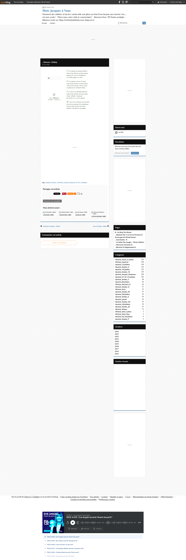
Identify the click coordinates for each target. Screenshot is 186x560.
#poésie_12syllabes (122, 264)
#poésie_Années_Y (52, 182)
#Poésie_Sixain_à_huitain (124, 260)
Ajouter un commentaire (59, 243)
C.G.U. (128, 497)
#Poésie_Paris (120, 289)
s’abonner (74, 528)
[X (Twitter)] (123, 2)
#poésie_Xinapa (121, 309)
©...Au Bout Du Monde (123, 232)
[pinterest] (126, 2)
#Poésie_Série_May (122, 314)
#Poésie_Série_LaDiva (123, 312)
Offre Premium (167, 497)
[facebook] (119, 2)
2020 (117, 341)
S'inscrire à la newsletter (52, 201)
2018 (117, 346)
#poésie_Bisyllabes (122, 282)
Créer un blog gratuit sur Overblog (74, 497)
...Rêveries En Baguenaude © (125, 247)
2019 (117, 344)
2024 (117, 331)
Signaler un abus (116, 497)
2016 (117, 351)
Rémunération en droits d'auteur (145, 497)
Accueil (44, 23)
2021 (117, 339)
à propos (99, 528)
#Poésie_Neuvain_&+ (123, 284)
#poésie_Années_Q (122, 287)
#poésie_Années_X (122, 267)
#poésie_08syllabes (122, 294)
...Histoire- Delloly (49, 62)
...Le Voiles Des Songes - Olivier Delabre (129, 242)
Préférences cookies (107, 500)
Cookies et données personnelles (83, 500)
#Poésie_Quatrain (64, 182)
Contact (52, 23)
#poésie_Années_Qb (122, 302)
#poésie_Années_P (122, 319)
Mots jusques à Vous (56, 10)
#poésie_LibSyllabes (122, 304)
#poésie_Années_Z (122, 297)
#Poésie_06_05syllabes (124, 317)
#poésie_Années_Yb (122, 272)
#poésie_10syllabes (122, 269)
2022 (117, 336)
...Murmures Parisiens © (123, 245)
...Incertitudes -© (121, 240)
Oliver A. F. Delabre (32, 497)
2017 (117, 349)
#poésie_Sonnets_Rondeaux (125, 274)
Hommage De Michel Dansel (125, 237)
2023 (117, 334)
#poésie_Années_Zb (122, 307)
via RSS (120, 132)
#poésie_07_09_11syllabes (78, 182)
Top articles (94, 497)
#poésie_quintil (121, 299)
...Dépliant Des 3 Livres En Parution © (129, 235)
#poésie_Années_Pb (122, 292)
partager (86, 528)
